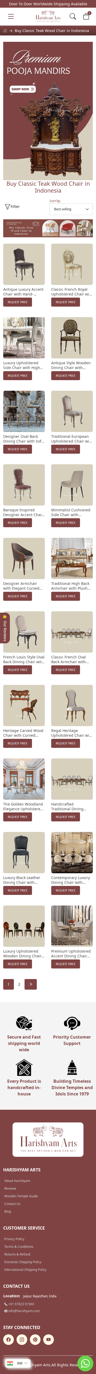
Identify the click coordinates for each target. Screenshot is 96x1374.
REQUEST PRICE (17, 302)
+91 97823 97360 (20, 1304)
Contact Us (12, 1204)
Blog (7, 1211)
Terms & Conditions (18, 1246)
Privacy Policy (14, 1239)
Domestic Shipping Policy (22, 1262)
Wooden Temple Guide (21, 1196)
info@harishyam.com (23, 1311)
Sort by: (55, 201)
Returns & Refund (17, 1254)
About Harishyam (17, 1181)
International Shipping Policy (25, 1269)
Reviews (10, 1188)
